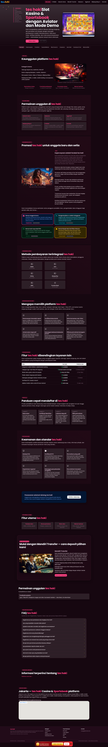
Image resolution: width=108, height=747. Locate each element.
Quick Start (69, 47)
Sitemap (64, 737)
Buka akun (32, 41)
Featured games (29, 47)
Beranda (48, 1)
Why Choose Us (54, 47)
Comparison (62, 47)
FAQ (64, 735)
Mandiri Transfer (72, 1)
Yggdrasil (87, 1)
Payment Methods (45, 47)
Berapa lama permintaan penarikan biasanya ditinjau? (37, 643)
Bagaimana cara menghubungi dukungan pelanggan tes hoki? (39, 636)
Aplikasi (64, 734)
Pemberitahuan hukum (49, 735)
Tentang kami (47, 730)
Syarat (46, 732)
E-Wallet (54, 1)
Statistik (104, 1)
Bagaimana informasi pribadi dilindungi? (33, 633)
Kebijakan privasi (48, 734)
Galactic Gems (62, 1)
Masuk (66, 744)
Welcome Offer (86, 47)
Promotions (37, 47)
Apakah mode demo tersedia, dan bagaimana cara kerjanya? (39, 626)
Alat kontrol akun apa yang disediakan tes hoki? (35, 653)
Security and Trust (77, 47)
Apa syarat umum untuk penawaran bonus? (34, 649)
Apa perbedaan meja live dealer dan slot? (33, 646)
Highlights (21, 47)
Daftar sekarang (74, 497)
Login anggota (43, 40)
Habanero (80, 1)
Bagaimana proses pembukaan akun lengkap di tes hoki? (37, 620)
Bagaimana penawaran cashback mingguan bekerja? (36, 630)
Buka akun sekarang (61, 575)
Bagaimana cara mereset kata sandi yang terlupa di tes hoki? (39, 639)
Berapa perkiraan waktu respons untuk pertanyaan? (36, 656)
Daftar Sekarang (58, 744)
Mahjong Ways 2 (96, 1)
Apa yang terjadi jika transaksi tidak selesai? (34, 623)
